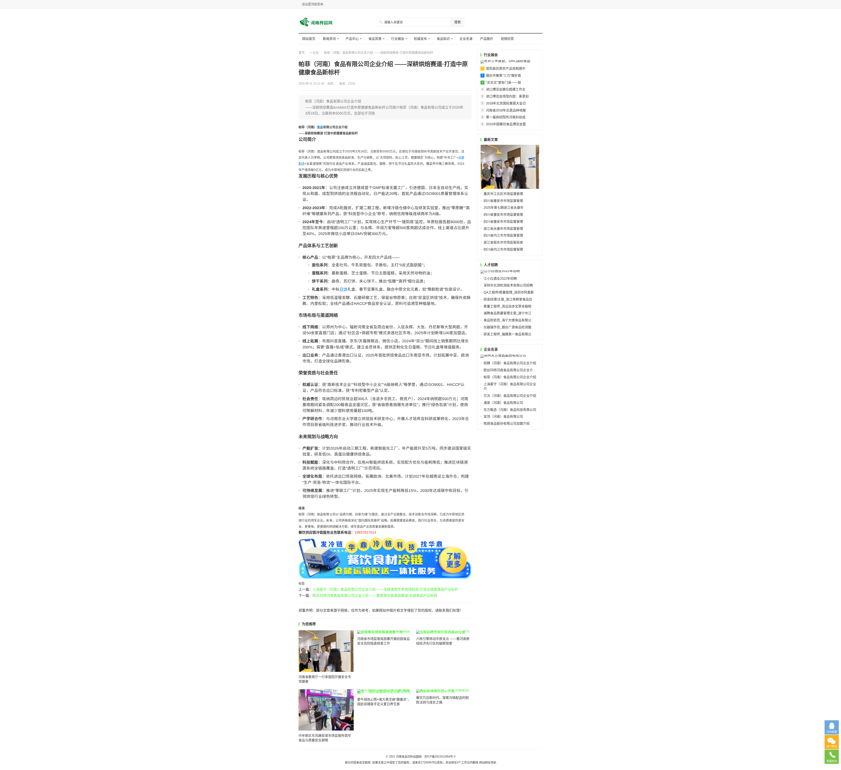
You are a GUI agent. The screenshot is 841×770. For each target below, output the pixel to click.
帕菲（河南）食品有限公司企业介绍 (510, 377)
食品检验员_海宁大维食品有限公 (507, 320)
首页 (302, 52)
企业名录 (466, 39)
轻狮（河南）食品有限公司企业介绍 (510, 363)
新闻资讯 (329, 39)
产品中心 (352, 39)
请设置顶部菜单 (312, 4)
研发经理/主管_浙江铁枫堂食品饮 (508, 299)
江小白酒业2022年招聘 (500, 278)
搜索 (457, 22)
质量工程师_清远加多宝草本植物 (507, 306)
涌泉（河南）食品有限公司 (503, 402)
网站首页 (308, 39)
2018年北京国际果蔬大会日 (506, 103)
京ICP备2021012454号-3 (439, 756)
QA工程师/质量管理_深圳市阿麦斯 (509, 292)
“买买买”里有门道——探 (503, 82)
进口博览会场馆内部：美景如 (507, 96)
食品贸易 (375, 39)
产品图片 (486, 39)
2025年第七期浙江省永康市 (503, 207)
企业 (316, 52)
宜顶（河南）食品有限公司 (503, 416)
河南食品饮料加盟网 (409, 756)
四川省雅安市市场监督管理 (503, 201)
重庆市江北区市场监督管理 (503, 194)
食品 (320, 127)
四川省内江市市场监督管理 (503, 235)
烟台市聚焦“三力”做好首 (503, 75)
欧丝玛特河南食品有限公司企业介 (508, 370)
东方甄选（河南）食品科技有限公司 (510, 409)
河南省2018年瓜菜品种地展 (506, 110)
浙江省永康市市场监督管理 (503, 228)
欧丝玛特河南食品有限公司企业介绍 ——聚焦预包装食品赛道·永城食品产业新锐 (375, 595)
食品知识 (443, 39)
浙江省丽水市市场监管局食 (503, 242)
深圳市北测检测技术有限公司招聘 (508, 285)
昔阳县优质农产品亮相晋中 (505, 68)
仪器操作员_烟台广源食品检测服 (507, 327)
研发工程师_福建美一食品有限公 (507, 334)
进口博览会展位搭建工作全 (505, 89)
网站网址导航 (487, 762)
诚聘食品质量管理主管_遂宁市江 (507, 313)
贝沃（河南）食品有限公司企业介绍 (510, 395)
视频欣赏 (507, 39)
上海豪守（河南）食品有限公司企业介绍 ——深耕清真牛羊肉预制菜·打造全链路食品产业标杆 (385, 589)
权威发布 (420, 39)
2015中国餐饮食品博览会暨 (506, 124)
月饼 (343, 289)
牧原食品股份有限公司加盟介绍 (507, 423)
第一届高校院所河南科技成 (505, 117)
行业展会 (397, 39)
